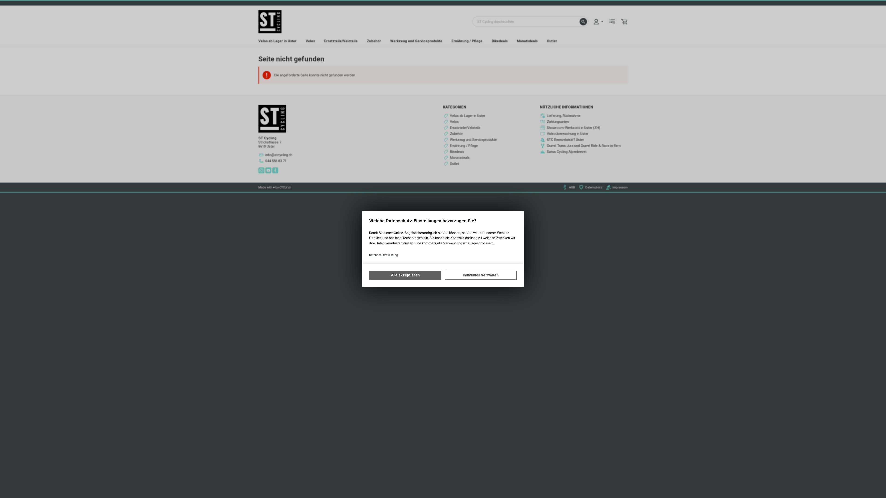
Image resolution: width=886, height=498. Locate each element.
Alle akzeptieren (405, 275)
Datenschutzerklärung (383, 255)
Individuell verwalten (481, 275)
